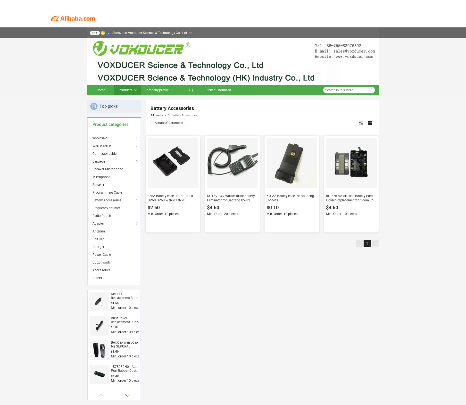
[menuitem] (114, 153)
